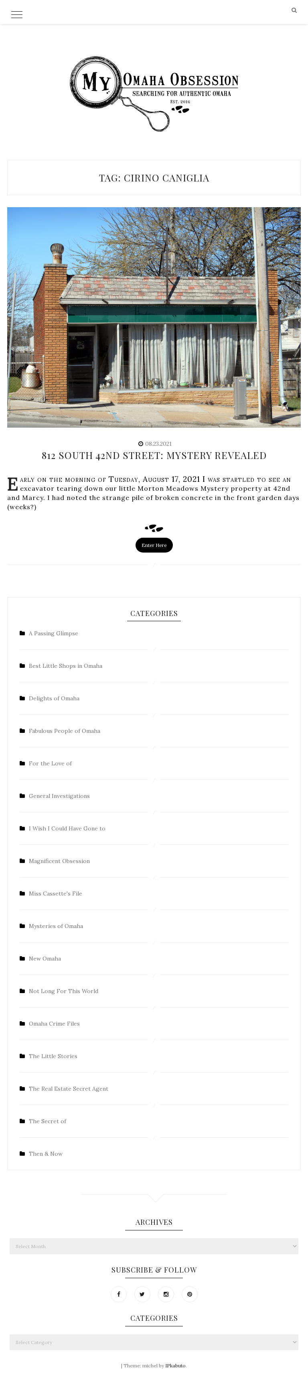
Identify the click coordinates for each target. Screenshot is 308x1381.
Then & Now (46, 1153)
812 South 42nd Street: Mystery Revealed (154, 455)
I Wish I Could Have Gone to (67, 828)
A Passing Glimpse (53, 633)
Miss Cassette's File (55, 893)
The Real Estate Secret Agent (68, 1088)
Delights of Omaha (54, 698)
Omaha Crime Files (54, 1023)
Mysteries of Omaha (56, 926)
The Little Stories (53, 1056)
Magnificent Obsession (59, 861)
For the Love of (50, 763)
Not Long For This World (63, 991)
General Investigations (59, 796)
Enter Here (154, 545)
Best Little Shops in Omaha (65, 665)
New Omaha (45, 958)
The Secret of (47, 1121)
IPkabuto (175, 1366)
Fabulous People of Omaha (64, 730)
